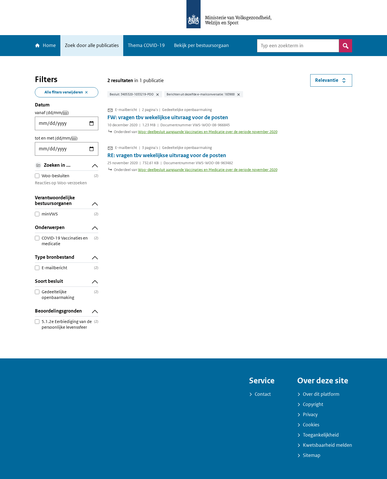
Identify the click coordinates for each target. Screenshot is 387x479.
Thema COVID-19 (146, 45)
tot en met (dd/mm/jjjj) (56, 138)
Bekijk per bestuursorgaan (201, 45)
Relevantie (333, 81)
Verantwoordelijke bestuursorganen (55, 200)
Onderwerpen (50, 227)
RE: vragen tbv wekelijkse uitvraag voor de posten (166, 155)
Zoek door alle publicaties (92, 45)
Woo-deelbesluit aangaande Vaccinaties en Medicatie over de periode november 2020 (207, 131)
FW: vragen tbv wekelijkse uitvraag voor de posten (167, 117)
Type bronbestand (54, 257)
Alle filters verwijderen (63, 92)
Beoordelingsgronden (58, 311)
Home (49, 45)
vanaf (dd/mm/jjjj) (52, 112)
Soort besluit (49, 281)
